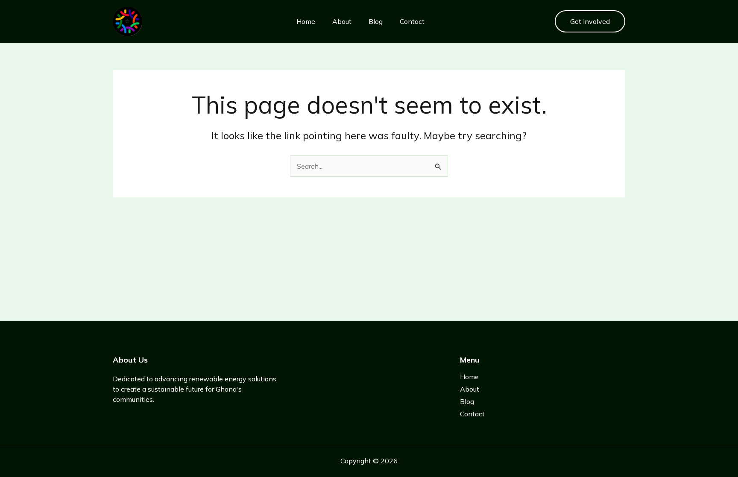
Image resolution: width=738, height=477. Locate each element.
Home (305, 21)
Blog (376, 21)
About (341, 21)
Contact (412, 21)
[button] (590, 21)
